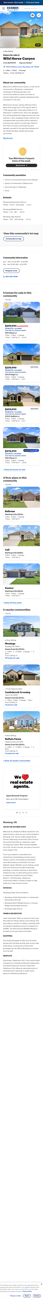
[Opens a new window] (32, 15)
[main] (21, 655)
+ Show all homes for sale (14, 469)
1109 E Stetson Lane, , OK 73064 (22, 67)
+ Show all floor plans (12, 603)
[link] (21, 29)
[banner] (21, 2)
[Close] (41, 1284)
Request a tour (11, 271)
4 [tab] (27, 813)
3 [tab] (24, 813)
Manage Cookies (15, 1296)
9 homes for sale (12, 753)
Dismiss (37, 1296)
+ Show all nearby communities (16, 761)
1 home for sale (11, 705)
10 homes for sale (12, 658)
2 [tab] (20, 813)
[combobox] (31, 8)
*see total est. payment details (15, 329)
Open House (34, 367)
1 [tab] (17, 813)
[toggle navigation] (3, 8)
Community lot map (14, 239)
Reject (27, 1296)
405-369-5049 (11, 276)
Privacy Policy (27, 1291)
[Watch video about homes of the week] (21, 151)
